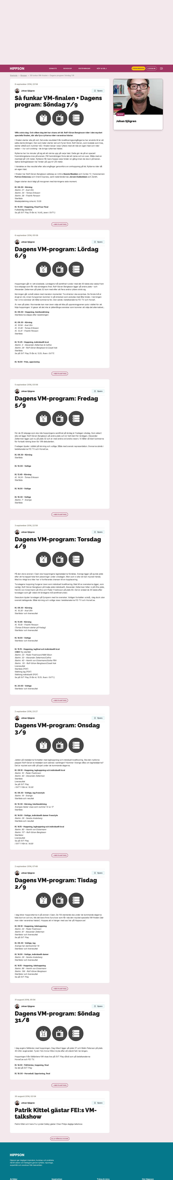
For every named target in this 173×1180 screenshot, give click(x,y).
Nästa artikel (60, 224)
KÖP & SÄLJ (102, 68)
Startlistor (19, 835)
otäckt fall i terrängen (77, 1051)
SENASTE (53, 68)
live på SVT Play (56, 1056)
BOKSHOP (67, 68)
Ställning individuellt (23, 674)
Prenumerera (138, 68)
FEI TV (81, 300)
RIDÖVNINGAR (84, 68)
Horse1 (92, 300)
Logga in (151, 68)
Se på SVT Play (22, 212)
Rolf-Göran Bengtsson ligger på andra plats (72, 286)
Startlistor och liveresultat (26, 613)
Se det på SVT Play (23, 1068)
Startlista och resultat (24, 798)
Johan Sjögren (28, 91)
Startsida (13, 75)
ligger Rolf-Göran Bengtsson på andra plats (41, 436)
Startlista (18, 198)
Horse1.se (43, 449)
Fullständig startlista (23, 210)
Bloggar (23, 75)
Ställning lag (20, 672)
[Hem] (17, 68)
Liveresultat (20, 666)
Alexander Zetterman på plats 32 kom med (34, 289)
